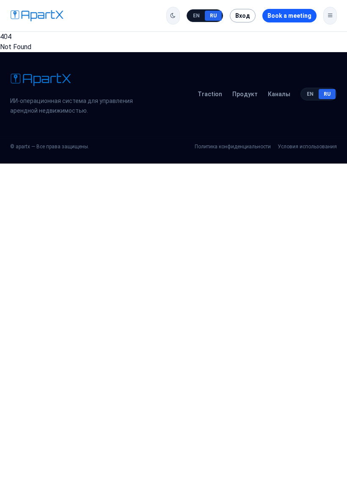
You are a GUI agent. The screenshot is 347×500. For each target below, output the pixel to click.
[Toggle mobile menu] (330, 16)
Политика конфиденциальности (233, 147)
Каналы (279, 94)
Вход (242, 15)
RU (213, 16)
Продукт (245, 94)
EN (196, 16)
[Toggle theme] (173, 16)
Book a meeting (289, 15)
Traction (210, 94)
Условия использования (307, 147)
